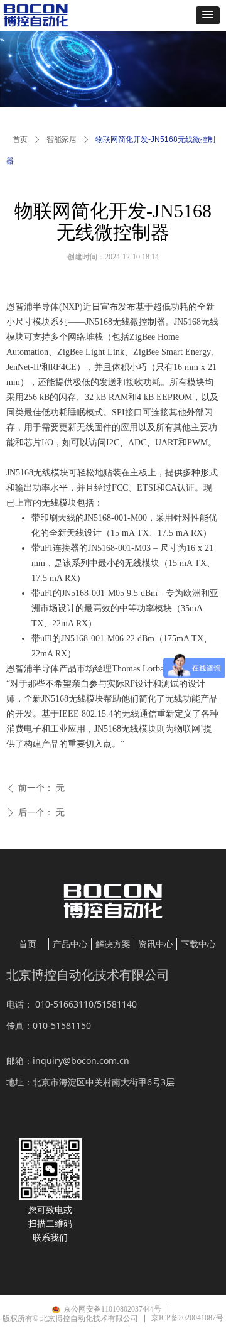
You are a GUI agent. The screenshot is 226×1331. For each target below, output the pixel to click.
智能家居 (61, 139)
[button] (208, 15)
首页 (20, 139)
